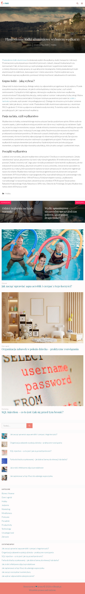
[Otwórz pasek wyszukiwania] (77, 3)
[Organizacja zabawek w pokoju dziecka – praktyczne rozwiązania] (42, 342)
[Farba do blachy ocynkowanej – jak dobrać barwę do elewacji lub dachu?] (4, 462)
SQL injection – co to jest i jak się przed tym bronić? (32, 412)
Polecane (5, 517)
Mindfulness (7, 513)
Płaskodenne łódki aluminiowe (14, 60)
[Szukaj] (29, 425)
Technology (6, 529)
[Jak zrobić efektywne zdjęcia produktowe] (4, 470)
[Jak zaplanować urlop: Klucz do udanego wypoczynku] (4, 479)
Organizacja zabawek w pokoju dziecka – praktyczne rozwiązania (40, 349)
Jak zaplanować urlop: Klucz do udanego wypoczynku (31, 476)
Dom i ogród (5, 346)
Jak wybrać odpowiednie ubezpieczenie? (18, 576)
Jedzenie (5, 505)
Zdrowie (4, 283)
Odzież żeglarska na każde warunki (17, 209)
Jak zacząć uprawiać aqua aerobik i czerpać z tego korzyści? (37, 286)
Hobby (8, 193)
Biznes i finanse (8, 493)
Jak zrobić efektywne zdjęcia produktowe (26, 468)
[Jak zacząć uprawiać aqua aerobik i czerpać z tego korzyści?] (42, 279)
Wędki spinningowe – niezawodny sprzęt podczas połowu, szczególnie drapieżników (61, 212)
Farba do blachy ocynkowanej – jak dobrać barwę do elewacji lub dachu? (38, 459)
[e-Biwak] (5, 3)
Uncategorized (8, 533)
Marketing (5, 409)
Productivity (7, 525)
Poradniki (6, 521)
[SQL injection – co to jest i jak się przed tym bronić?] (42, 404)
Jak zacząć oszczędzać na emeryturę (16, 572)
